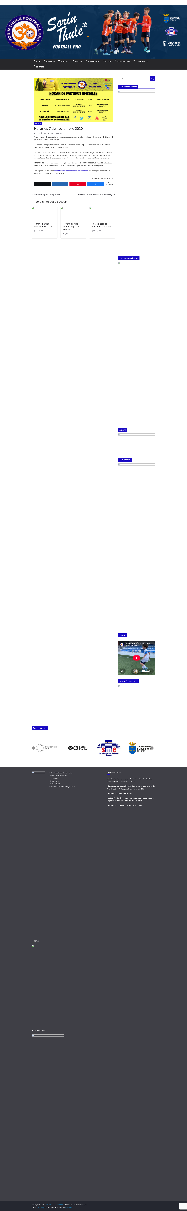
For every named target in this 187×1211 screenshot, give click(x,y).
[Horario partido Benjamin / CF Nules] (44, 208)
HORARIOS (38, 123)
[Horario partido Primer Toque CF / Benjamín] (73, 208)
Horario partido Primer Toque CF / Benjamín (72, 226)
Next (152, 748)
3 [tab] (96, 766)
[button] (53, 61)
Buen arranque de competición (47, 195)
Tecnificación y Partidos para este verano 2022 (124, 805)
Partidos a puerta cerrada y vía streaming (95, 195)
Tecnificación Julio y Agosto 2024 (119, 793)
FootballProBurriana (56, 133)
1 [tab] (91, 766)
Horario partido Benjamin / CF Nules (44, 225)
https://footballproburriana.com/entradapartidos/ (71, 171)
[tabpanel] (42, 748)
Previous (33, 748)
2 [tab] (94, 766)
